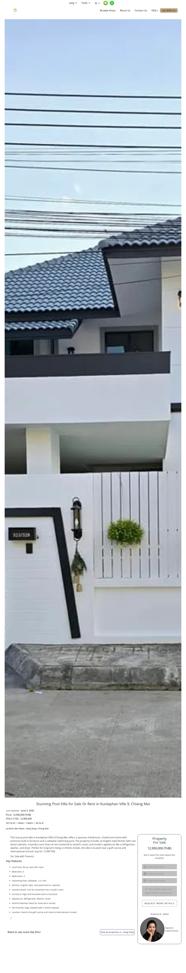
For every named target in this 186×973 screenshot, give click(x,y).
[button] (73, 2)
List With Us (169, 10)
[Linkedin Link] (106, 3)
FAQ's (155, 10)
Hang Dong (31, 828)
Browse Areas (108, 10)
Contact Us (141, 10)
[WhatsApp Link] (112, 3)
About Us (125, 10)
